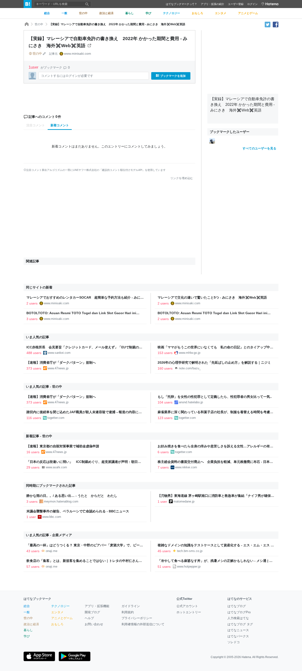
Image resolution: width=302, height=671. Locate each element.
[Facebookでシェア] (275, 24)
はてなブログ (236, 606)
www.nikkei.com (186, 467)
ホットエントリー (188, 612)
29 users (32, 467)
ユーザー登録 (235, 4)
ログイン (252, 4)
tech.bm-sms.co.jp (189, 551)
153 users (165, 353)
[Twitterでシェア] (267, 24)
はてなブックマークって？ (181, 4)
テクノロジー (60, 606)
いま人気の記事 (37, 337)
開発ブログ (92, 612)
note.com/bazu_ (190, 368)
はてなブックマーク (37, 599)
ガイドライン (131, 606)
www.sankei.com (59, 352)
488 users (33, 353)
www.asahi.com (56, 467)
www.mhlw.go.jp (189, 352)
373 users (33, 368)
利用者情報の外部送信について (143, 624)
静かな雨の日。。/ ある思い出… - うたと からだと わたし (71, 496)
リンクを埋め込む (181, 178)
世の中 (39, 24)
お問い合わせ (94, 624)
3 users (32, 319)
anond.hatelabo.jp (191, 402)
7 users (163, 467)
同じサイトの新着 (39, 287)
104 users (165, 402)
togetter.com (55, 418)
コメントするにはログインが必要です (67, 76)
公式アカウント (187, 606)
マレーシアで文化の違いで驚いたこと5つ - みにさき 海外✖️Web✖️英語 (212, 297)
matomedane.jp (183, 501)
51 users (164, 566)
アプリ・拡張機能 (97, 606)
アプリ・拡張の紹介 (212, 4)
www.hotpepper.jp (189, 566)
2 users (32, 303)
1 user (162, 501)
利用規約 (128, 612)
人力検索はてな (238, 618)
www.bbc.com (51, 517)
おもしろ (57, 624)
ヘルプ (89, 618)
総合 (27, 606)
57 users (32, 566)
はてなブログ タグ (240, 624)
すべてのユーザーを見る (259, 148)
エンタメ (57, 612)
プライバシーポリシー (137, 618)
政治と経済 (31, 624)
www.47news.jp (58, 368)
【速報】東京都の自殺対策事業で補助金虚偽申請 (62, 446)
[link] (212, 141)
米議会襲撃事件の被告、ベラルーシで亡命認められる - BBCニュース (77, 511)
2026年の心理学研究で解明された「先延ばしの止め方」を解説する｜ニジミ (214, 362)
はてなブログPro (239, 612)
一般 (27, 612)
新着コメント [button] (59, 125)
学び (27, 636)
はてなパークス (238, 636)
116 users (33, 418)
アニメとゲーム (62, 618)
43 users (32, 551)
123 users (165, 418)
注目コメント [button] (35, 125)
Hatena (246, 657)
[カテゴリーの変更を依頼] (44, 53)
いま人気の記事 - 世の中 (44, 386)
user (34, 67)
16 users (32, 452)
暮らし (28, 630)
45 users (164, 551)
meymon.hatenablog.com (61, 501)
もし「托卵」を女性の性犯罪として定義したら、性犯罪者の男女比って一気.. (215, 397)
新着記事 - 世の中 (39, 436)
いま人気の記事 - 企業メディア (49, 535)
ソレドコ (233, 642)
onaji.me (51, 551)
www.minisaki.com (77, 53)
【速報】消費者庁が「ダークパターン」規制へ (61, 362)
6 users (163, 452)
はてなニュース (238, 630)
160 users (165, 368)
